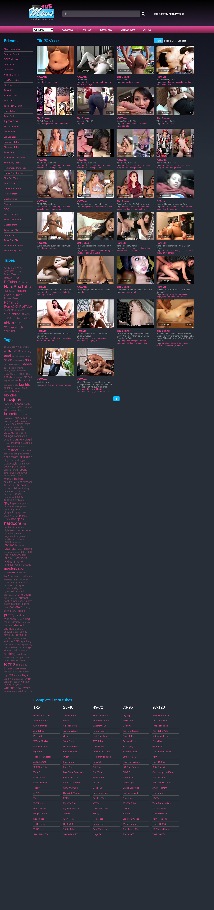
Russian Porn (129, 741)
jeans (20, 549)
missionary (26, 576)
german (16, 503)
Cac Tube (97, 772)
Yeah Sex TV (158, 834)
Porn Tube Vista (160, 731)
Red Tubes (38, 819)
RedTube (25, 306)
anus (21, 356)
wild (20, 691)
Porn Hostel (128, 798)
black (15, 391)
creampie (16, 442)
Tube (35, 798)
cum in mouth (18, 446)
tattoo (7, 660)
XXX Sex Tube (11, 95)
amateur (12, 350)
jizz (5, 552)
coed (23, 433)
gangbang (18, 499)
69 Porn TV (158, 746)
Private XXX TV (70, 777)
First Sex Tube (11, 178)
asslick (17, 364)
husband (20, 539)
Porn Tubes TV (100, 715)
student (23, 650)
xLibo (65, 736)
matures (9, 572)
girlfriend (9, 506)
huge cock (9, 536)
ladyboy (16, 554)
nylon (7, 591)
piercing (15, 604)
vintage (8, 684)
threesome (11, 668)
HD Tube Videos (160, 829)
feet (20, 482)
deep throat (11, 457)
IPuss (66, 720)
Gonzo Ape (128, 782)
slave (7, 635)
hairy (7, 519)
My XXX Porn (69, 803)
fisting (25, 488)
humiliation (9, 539)
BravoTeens (11, 274)
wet (20, 688)
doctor (13, 460)
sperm (18, 644)
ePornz (126, 813)
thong (24, 664)
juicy (17, 552)
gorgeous (21, 512)
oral (17, 594)
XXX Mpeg (128, 746)
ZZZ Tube (98, 741)
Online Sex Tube (131, 788)
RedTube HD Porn (161, 782)
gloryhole (9, 512)
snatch (16, 638)
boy (19, 407)
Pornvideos (158, 741)
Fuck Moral (68, 762)
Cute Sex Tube (100, 808)
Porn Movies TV (101, 720)
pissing (25, 604)
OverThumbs (13, 295)
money (14, 582)
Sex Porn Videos (131, 819)
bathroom (21, 370)
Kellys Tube (128, 720)
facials (18, 478)
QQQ (6, 209)
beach (21, 373)
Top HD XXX (158, 762)
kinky (23, 552)
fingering (23, 485)
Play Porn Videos (131, 762)
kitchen (7, 554)
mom (6, 582)
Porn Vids (8, 69)
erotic (13, 472)
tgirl (18, 664)
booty (27, 404)
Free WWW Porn (71, 782)
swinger (19, 657)
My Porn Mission (71, 808)
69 (17, 347)
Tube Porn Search (13, 106)
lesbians (21, 558)
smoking (8, 638)
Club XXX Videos (71, 793)
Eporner (24, 282)
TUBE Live (38, 829)
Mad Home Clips (12, 49)
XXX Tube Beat (159, 720)
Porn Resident (159, 819)
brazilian (13, 410)
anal (7, 355)
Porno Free (98, 824)
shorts (20, 629)
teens (9, 664)
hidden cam (18, 527)
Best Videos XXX (160, 715)
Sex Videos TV (40, 834)
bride (179, 343)
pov (6, 610)
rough (7, 622)
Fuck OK (97, 762)
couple (17, 439)
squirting (13, 647)
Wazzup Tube (159, 808)
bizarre (7, 391)
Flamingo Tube (11, 147)
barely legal (9, 370)
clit (22, 429)
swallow (21, 654)
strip (15, 650)
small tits (21, 634)
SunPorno (12, 314)
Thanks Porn (69, 715)
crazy (6, 443)
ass (28, 360)
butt (25, 418)
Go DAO (127, 725)
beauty (8, 376)
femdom (27, 482)
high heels (10, 530)
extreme (8, 479)
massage (26, 564)
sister (16, 632)
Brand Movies (40, 808)
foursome (8, 494)
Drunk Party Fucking (14, 173)
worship (28, 691)
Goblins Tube (10, 199)
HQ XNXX (68, 824)
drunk (15, 470)
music (109, 206)
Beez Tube (98, 788)
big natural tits (11, 385)
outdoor (23, 598)
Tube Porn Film (11, 240)
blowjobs (12, 399)
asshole (8, 364)
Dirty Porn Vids (159, 767)
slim (13, 635)
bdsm (13, 373)
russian (16, 622)
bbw (6, 373)
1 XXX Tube (69, 829)
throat (23, 668)
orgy (6, 598)
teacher (15, 660)
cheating (8, 427)
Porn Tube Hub (100, 829)
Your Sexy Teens (12, 162)
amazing (26, 351)
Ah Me (8, 267)
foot (16, 491)
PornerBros (11, 298)
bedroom (18, 377)
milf (6, 576)
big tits (24, 384)
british (21, 410)
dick (22, 457)
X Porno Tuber (130, 751)
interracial (10, 545)
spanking (26, 641)
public (21, 610)
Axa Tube (8, 204)
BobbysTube (10, 235)
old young (9, 595)
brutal (24, 414)
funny (20, 497)
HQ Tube (156, 798)
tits (11, 675)
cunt (22, 450)
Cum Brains (98, 746)
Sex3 (7, 310)
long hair (9, 564)
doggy (21, 460)
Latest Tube (106, 29)
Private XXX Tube (101, 751)
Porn (154, 756)
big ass (28, 377)
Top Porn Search (131, 731)
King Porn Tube (100, 793)
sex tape (8, 625)
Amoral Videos (70, 731)
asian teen (18, 360)
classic (16, 429)
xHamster (13, 322)
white (26, 688)
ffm (14, 485)
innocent (16, 542)
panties (8, 601)
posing (27, 607)
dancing (15, 453)
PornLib (161, 76)
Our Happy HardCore (163, 772)
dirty (6, 460)
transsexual (17, 679)
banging (19, 368)
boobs (19, 404)
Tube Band (98, 777)
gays (7, 503)
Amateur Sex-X (11, 54)
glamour (8, 509)
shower (8, 631)
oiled (21, 591)
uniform (8, 681)
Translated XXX (130, 829)
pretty (13, 611)
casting (23, 421)
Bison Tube (128, 736)
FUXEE (126, 772)
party (29, 601)
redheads (10, 619)
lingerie (18, 561)
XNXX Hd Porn (159, 788)
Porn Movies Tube (102, 756)
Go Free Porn (70, 725)
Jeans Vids (9, 131)
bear (28, 373)
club (18, 433)
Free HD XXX (159, 824)
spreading (27, 644)
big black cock (11, 380)
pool (6, 607)
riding (26, 619)
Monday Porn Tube (13, 245)
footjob (22, 491)
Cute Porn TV (129, 756)
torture (17, 675)
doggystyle (10, 463)
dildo (29, 457)
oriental (13, 598)
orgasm (26, 594)
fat (15, 482)
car (30, 418)
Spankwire (17, 310)
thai (172, 123)
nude (7, 588)
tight (14, 671)
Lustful (126, 808)
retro (19, 619)
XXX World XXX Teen (14, 157)
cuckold (27, 443)
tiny (5, 675)
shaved (19, 625)
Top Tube (86, 29)
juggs (11, 552)
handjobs (17, 519)
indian (7, 541)
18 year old (9, 347)
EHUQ (96, 813)
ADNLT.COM (10, 100)
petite (7, 604)
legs (12, 558)
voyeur (17, 684)
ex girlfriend (10, 475)
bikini (7, 388)
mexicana (21, 572)
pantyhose (19, 601)
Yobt (20, 327)
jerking (28, 549)
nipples (22, 585)
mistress (8, 579)
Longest (182, 40)
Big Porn (8, 85)
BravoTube (11, 278)
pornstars (16, 607)
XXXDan (42, 76)
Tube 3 (7, 90)
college (8, 436)
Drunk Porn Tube (12, 188)
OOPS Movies (11, 59)
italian (21, 545)
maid (17, 565)
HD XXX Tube (159, 777)
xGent (66, 756)
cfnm (27, 424)
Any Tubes (9, 64)
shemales (10, 628)
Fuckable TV (129, 834)
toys (25, 675)
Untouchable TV (160, 736)
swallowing (9, 657)
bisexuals (15, 388)
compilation (20, 436)
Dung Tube (9, 111)
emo (6, 473)
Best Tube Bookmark (73, 772)
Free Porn (68, 767)
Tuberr (66, 813)
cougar (8, 439)
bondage (9, 404)
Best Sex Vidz (70, 751)
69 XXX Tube (129, 803)
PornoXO (11, 306)
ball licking (9, 368)
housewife (15, 533)
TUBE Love (39, 824)
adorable (24, 347)
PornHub (11, 302)
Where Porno (129, 824)
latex (24, 554)
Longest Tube (128, 29)
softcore (8, 641)
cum (7, 446)
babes (27, 364)
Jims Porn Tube (160, 725)
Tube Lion (9, 152)
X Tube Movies (11, 74)
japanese (10, 548)
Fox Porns (157, 793)
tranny (7, 678)
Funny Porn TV (159, 813)
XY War (96, 803)
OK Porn (97, 767)
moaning (23, 579)
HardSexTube (17, 286)
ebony (23, 469)
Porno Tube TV (100, 731)
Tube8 (8, 318)
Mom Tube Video (12, 219)
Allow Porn (68, 819)
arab (28, 356)
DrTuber (10, 282)
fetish (7, 485)
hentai (7, 527)
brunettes (12, 413)
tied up (7, 671)
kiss (30, 552)
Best (166, 40)
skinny (23, 631)
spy (5, 647)
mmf (15, 579)
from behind (10, 497)
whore (7, 691)
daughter (24, 453)
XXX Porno (38, 803)
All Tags (147, 29)
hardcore (12, 523)
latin (6, 558)
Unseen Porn (10, 224)
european (22, 472)
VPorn (18, 318)
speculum (8, 644)
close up (9, 432)
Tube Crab (9, 116)
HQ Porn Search (131, 767)
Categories (67, 29)
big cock (25, 380)
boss (6, 407)
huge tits (21, 536)
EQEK (66, 798)
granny (8, 515)
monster (23, 582)
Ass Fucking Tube (13, 250)
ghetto (25, 503)
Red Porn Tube (100, 736)
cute (28, 450)
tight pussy (23, 671)
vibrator (25, 681)
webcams (10, 688)
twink (28, 678)
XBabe (27, 318)
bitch (24, 388)
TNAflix (26, 314)
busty (18, 418)
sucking (10, 654)
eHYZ (36, 793)
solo (17, 641)
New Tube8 (39, 777)
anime (15, 356)
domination (25, 463)
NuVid (21, 291)
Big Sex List (10, 137)
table (27, 657)
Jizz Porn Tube (100, 725)
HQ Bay (126, 715)
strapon (8, 650)
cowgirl (27, 439)
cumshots (11, 450)
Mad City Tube (11, 214)
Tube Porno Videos (161, 803)
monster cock (10, 585)
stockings (25, 647)
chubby (8, 429)
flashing (8, 491)
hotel (6, 533)
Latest (173, 40)
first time (8, 488)
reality (20, 615)
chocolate (18, 427)
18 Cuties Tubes (12, 126)
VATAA (96, 782)
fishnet (17, 488)
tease (23, 660)
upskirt (16, 682)
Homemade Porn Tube (15, 168)
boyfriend (27, 407)
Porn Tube (98, 819)
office (14, 591)
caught (7, 424)
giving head (20, 506)
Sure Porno (68, 741)
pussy (9, 615)
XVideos (10, 327)
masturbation (14, 568)
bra (6, 410)
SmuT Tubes (10, 183)
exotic (20, 475)
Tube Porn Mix (11, 230)
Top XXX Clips (11, 121)
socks (24, 638)
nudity (14, 588)
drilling (7, 469)
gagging (8, 499)
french (18, 494)
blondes (10, 395)
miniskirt (14, 576)
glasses (17, 509)
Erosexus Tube (11, 142)
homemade (24, 530)
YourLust (9, 331)
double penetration (14, 466)
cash (16, 421)
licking (8, 561)
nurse (22, 588)
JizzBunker (123, 76)
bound (13, 407)
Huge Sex (98, 834)
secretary (25, 622)
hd (24, 523)
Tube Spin (128, 777)
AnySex (9, 271)
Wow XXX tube (70, 788)
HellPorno (9, 291)
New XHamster (40, 782)
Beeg (18, 271)
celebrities (17, 424)
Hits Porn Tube (11, 80)
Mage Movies (40, 813)
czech (7, 453)
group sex (20, 515)
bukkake (8, 418)
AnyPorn (19, 267)
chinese (186, 343)
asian (8, 360)
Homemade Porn (71, 746)
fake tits (8, 482)
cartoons (8, 421)
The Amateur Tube (161, 751)
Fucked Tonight (130, 793)
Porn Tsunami (11, 193)
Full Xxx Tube (99, 798)
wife (14, 691)
